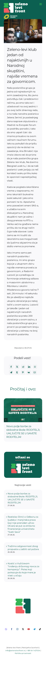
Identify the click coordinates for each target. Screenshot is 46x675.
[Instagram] (17, 629)
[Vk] (29, 372)
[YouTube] (29, 629)
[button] (6, 420)
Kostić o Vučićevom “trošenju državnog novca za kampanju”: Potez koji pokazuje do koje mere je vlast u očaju (23, 569)
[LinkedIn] (29, 367)
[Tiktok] (40, 629)
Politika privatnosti (23, 653)
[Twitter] (17, 367)
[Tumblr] (17, 372)
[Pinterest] (23, 372)
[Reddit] (23, 367)
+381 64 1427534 (33, 650)
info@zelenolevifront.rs (15, 650)
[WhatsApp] (35, 367)
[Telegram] (11, 372)
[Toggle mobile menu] (40, 4)
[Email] (34, 372)
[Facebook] (11, 367)
